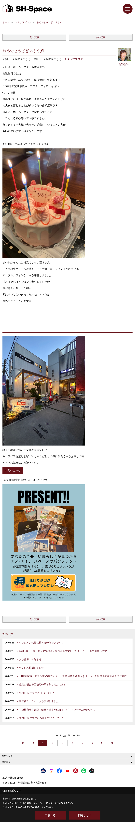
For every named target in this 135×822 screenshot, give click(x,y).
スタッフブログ (73, 59)
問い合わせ (14, 470)
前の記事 (34, 37)
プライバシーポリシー (44, 802)
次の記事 (100, 37)
